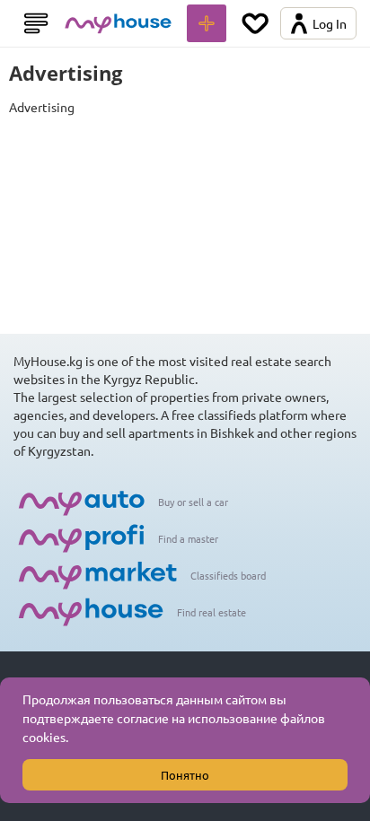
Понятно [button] (185, 774)
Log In (330, 23)
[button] (73, 739)
